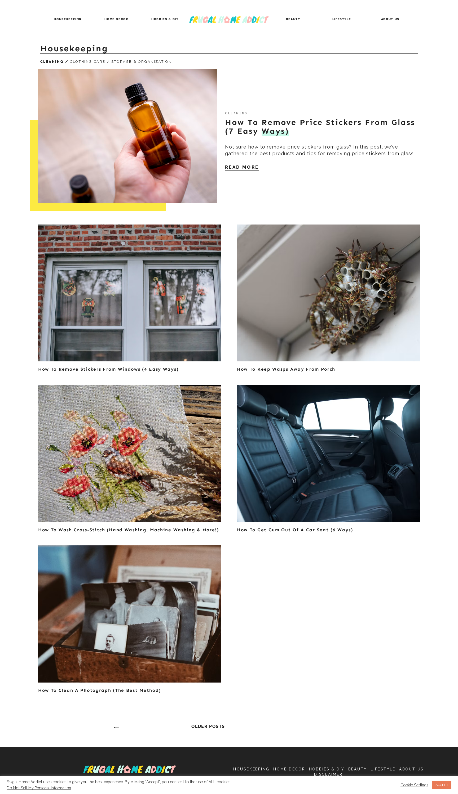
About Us (390, 19)
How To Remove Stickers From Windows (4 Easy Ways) (108, 369)
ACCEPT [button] (441, 785)
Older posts (208, 726)
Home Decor (116, 19)
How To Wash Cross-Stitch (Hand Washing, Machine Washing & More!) (128, 529)
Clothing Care (87, 62)
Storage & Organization (141, 62)
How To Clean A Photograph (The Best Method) (99, 690)
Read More (242, 167)
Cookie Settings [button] (414, 785)
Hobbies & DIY (164, 19)
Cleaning (52, 62)
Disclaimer (328, 774)
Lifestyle (341, 19)
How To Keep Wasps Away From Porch (286, 369)
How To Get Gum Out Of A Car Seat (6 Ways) (295, 529)
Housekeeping (68, 19)
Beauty (293, 19)
